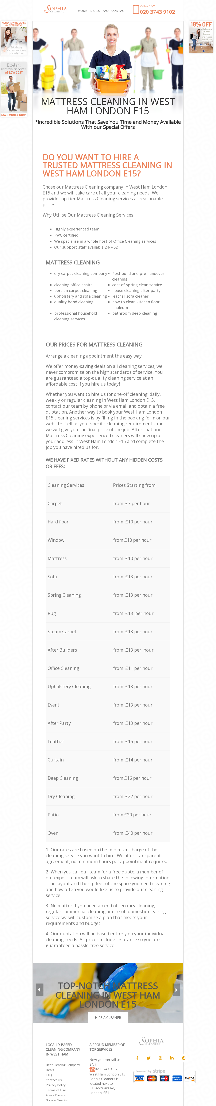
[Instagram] (160, 1058)
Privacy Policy (56, 1085)
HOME (83, 10)
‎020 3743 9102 (106, 1069)
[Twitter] (148, 1058)
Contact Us (54, 1080)
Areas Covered (57, 1095)
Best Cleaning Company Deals (63, 1067)
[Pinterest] (183, 1058)
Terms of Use (56, 1090)
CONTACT (118, 10)
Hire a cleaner (108, 1017)
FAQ (49, 1075)
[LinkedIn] (172, 1058)
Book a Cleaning (57, 1100)
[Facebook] (137, 1058)
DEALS (95, 10)
